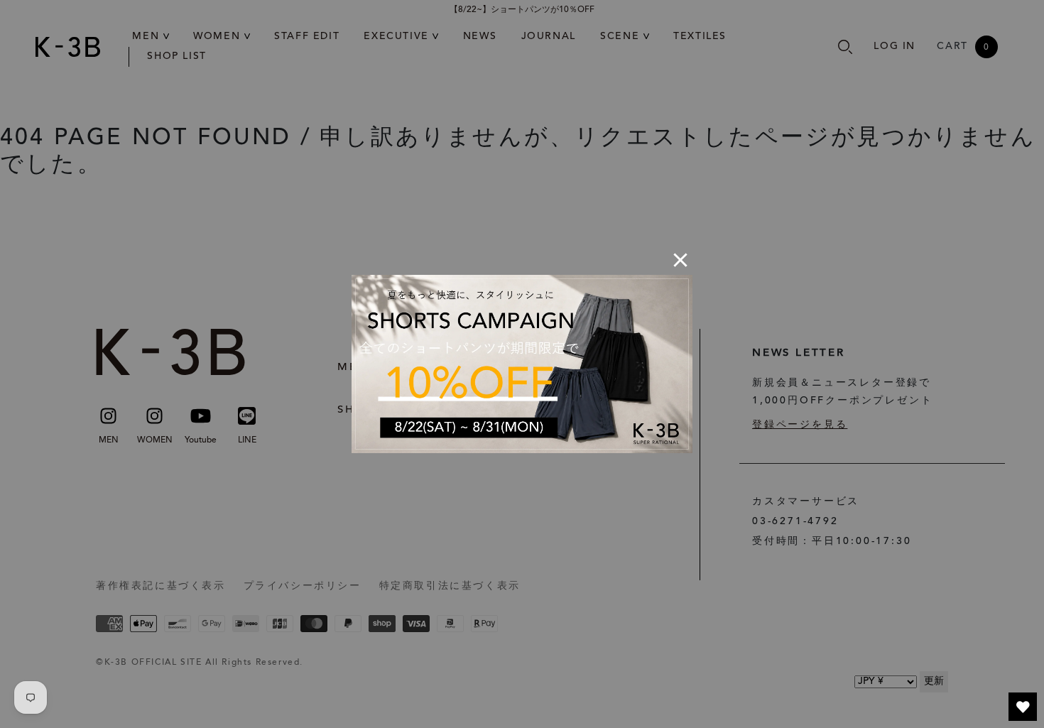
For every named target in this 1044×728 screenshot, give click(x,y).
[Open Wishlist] (1022, 706)
